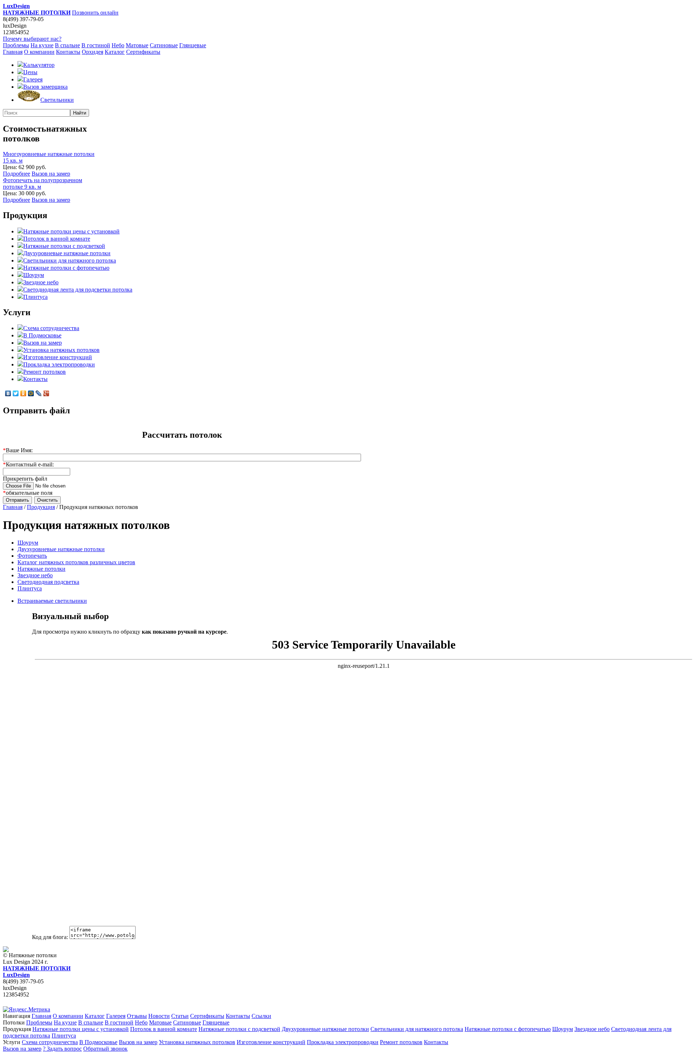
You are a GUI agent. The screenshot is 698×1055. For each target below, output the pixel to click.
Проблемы (16, 45)
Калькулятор (39, 65)
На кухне (42, 45)
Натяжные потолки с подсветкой (64, 246)
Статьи (180, 1016)
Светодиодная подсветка (48, 582)
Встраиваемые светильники (52, 601)
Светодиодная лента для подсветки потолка (77, 289)
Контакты (68, 52)
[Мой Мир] (31, 393)
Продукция (41, 507)
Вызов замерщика (45, 87)
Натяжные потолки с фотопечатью (66, 268)
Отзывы (137, 1016)
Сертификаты (143, 52)
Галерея (33, 79)
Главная (13, 52)
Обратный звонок (105, 1049)
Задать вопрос (62, 1049)
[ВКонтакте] (8, 393)
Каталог (115, 52)
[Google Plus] (46, 393)
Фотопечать (32, 556)
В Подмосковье (42, 335)
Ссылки (261, 1016)
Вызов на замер (51, 174)
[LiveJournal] (39, 393)
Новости (159, 1016)
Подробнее (16, 174)
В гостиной (95, 45)
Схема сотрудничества (51, 328)
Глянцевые (192, 45)
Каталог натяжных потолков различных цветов (76, 562)
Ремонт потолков (44, 372)
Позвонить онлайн (95, 12)
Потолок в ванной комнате (56, 239)
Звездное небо (41, 282)
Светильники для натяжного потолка (69, 260)
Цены (30, 72)
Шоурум (33, 275)
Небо (118, 45)
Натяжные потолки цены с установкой (71, 231)
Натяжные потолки (41, 569)
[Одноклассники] (23, 393)
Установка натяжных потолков (61, 350)
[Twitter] (16, 393)
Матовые (137, 45)
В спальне (67, 45)
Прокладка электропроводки (59, 364)
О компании (39, 52)
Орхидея (92, 52)
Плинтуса (35, 297)
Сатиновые (164, 45)
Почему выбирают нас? (32, 39)
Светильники (57, 100)
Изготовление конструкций (57, 357)
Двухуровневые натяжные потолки (67, 253)
